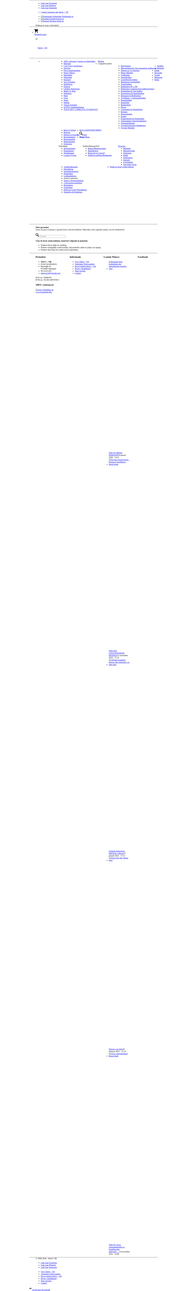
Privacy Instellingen (83, 269)
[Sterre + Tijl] (41, 48)
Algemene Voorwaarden (84, 264)
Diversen (121, 146)
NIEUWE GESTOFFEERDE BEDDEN (117, 653)
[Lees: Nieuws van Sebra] (119, 860)
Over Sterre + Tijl (82, 262)
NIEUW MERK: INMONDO (116, 454)
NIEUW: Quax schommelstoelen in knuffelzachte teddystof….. (117, 1248)
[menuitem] (102, 12)
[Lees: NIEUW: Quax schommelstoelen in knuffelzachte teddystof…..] (119, 1056)
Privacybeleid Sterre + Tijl (85, 266)
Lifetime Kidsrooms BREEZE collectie (117, 852)
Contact (78, 273)
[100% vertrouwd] (49, 292)
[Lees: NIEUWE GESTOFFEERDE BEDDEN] (119, 464)
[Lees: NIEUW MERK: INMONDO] (119, 269)
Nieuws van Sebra (116, 1049)
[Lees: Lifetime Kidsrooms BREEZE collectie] (119, 665)
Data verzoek (80, 271)
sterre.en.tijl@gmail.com (50, 273)
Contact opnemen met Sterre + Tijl (54, 12)
